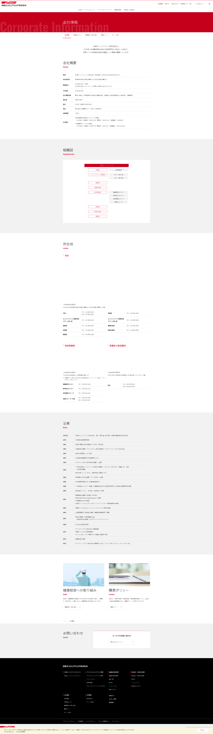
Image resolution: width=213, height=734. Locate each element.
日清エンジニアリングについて (87, 10)
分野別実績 (89, 682)
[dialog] (106, 730)
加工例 (110, 682)
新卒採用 (88, 698)
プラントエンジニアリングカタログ (95, 686)
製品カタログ (112, 689)
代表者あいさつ (68, 702)
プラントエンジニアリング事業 (94, 676)
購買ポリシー (67, 709)
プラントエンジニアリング (105, 10)
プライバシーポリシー (69, 721)
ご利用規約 (80, 721)
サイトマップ (115, 721)
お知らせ (167, 4)
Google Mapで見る (69, 304)
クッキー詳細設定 (103, 721)
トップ (64, 621)
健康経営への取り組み (70, 705)
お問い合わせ (174, 4)
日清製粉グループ (185, 4)
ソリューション (90, 679)
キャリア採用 (89, 702)
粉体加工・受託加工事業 (137, 676)
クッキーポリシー (90, 721)
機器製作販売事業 (113, 676)
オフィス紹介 (67, 712)
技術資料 (111, 702)
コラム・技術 (112, 699)
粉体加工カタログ (136, 686)
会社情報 (160, 4)
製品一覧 (111, 679)
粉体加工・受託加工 (129, 10)
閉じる (202, 730)
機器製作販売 (117, 10)
